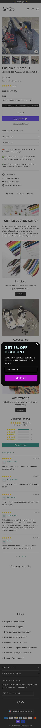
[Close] (37, 344)
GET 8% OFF (21, 378)
